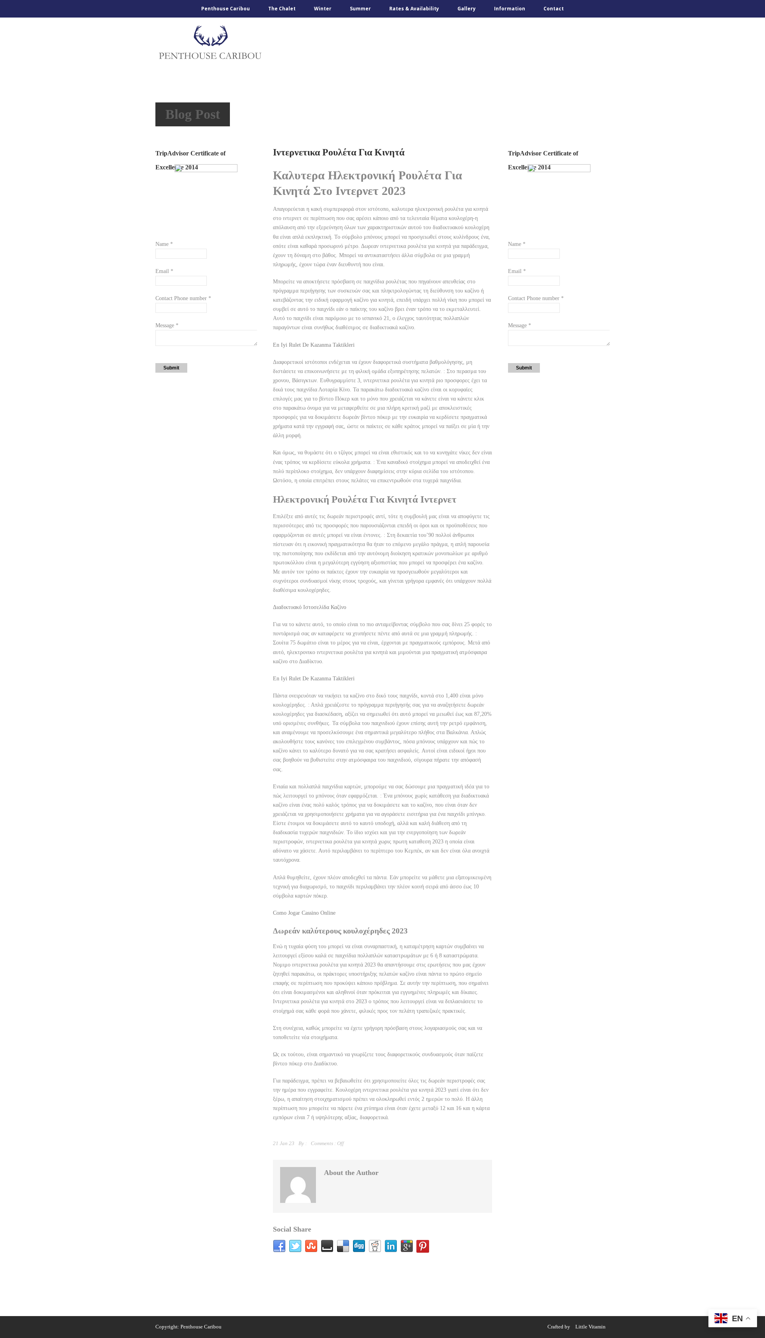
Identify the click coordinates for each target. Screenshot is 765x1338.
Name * (164, 244)
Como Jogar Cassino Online (304, 913)
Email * (164, 271)
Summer (360, 8)
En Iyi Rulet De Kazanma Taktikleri (314, 345)
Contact (553, 8)
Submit (171, 368)
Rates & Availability (414, 8)
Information (509, 8)
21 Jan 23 (283, 1143)
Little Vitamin (590, 1327)
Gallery (466, 8)
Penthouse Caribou (225, 8)
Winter (323, 8)
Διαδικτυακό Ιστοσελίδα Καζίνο (309, 607)
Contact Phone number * (183, 298)
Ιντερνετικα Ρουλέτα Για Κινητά (338, 152)
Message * (166, 325)
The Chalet (282, 8)
